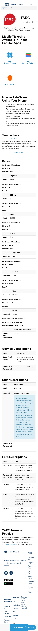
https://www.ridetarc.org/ (10, 544)
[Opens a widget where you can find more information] (29, 627)
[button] (31, 4)
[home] (14, 4)
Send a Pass (15, 139)
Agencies (5, 8)
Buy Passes (19, 628)
